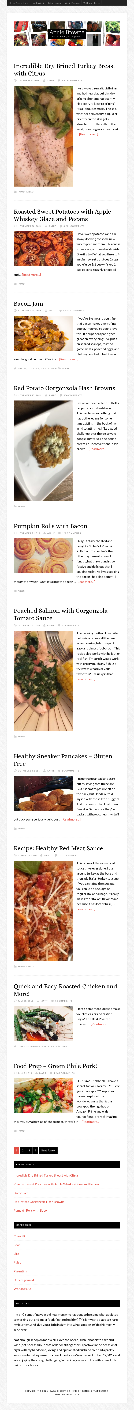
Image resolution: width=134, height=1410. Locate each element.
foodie (45, 368)
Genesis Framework (95, 1391)
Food (21, 191)
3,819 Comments (72, 80)
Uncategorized (24, 1280)
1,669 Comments (64, 1073)
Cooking (33, 368)
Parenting (20, 1271)
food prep (36, 1046)
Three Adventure (18, 3)
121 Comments (71, 533)
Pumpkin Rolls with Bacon (50, 526)
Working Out (22, 1289)
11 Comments (70, 770)
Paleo (30, 191)
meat (54, 368)
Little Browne (55, 3)
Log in (75, 1394)
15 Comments (67, 855)
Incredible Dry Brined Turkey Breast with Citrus (46, 1175)
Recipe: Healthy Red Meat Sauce (58, 848)
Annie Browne (72, 3)
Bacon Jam (28, 303)
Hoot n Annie (38, 3)
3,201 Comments (74, 226)
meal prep (50, 1046)
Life (16, 1254)
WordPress (62, 1394)
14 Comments (64, 1001)
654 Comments (73, 395)
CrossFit (19, 1236)
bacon (22, 368)
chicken (23, 1046)
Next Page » (48, 1150)
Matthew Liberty (91, 3)
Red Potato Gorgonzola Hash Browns (64, 388)
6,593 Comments (73, 310)
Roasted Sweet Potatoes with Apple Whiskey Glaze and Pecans (56, 1184)
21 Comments (70, 625)
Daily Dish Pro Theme (63, 1391)
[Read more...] (88, 134)
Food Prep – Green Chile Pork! (55, 1065)
